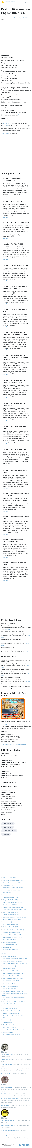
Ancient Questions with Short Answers (12, 775)
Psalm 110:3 (5, 121)
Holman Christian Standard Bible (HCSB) (13, 930)
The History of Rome (7, 1094)
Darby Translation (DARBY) (10, 904)
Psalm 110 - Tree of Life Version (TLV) (16, 265)
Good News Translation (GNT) (10, 927)
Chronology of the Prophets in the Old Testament (15, 669)
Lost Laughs (4, 1135)
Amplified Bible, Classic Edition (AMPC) (13, 887)
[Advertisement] (16, 38)
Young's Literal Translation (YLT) (11, 1034)
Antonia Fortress (6, 780)
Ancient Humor (5, 769)
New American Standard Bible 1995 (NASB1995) (15, 963)
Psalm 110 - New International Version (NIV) (16, 518)
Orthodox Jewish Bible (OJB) (10, 1008)
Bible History (9, 1144)
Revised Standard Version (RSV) (11, 1013)
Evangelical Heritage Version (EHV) (12, 919)
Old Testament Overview (8, 1120)
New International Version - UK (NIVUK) (13, 978)
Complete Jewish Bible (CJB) (10, 900)
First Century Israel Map (7, 1069)
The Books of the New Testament (10, 677)
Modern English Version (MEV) (10, 949)
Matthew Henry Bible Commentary (11, 803)
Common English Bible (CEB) (21, 17)
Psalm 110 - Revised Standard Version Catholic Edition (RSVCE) (16, 287)
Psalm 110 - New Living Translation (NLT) (15, 427)
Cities (22, 1071)
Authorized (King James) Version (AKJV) (13, 890)
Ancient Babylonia (6, 760)
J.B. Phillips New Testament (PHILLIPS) (13, 937)
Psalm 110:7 (5, 133)
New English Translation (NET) (11, 971)
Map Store (4, 1138)
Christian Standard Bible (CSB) (11, 895)
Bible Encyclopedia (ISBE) (8, 792)
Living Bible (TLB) (7, 947)
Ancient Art (4, 758)
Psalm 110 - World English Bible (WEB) (16, 223)
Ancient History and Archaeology (10, 764)
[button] (27, 2)
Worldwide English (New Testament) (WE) (13, 1029)
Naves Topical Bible (6, 794)
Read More (5, 196)
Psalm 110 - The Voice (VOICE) (13, 244)
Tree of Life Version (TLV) (9, 1025)
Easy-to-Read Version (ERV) (10, 912)
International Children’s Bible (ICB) (11, 932)
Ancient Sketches (6, 778)
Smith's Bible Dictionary (8, 796)
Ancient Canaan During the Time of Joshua (13, 762)
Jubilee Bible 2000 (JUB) (9, 939)
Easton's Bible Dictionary (8, 799)
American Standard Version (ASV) (11, 639)
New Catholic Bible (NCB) (9, 966)
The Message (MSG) (8, 1020)
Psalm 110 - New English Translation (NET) (15, 564)
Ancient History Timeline (8, 767)
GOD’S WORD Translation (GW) (10, 924)
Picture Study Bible (6, 812)
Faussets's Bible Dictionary (9, 801)
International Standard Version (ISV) (12, 935)
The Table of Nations (7, 684)
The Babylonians (5, 1105)
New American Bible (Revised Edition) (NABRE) (15, 958)
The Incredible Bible (6, 1073)
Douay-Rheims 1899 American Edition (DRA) (14, 909)
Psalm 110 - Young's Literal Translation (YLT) (12, 179)
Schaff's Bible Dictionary (8, 808)
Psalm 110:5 (5, 126)
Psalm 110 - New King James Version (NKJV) (15, 471)
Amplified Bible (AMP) (7, 647)
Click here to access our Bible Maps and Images (14, 744)
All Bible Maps (5, 753)
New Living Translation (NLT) (10, 986)
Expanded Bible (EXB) (8, 922)
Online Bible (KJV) (6, 790)
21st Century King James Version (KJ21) (12, 631)
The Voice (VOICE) (7, 1022)
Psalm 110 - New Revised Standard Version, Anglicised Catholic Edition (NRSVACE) (15, 357)
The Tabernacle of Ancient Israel (10, 1098)
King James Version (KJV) (9, 942)
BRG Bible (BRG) (7, 892)
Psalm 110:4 (5, 123)
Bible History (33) (8, 823)
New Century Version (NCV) (10, 968)
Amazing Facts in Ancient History (10, 756)
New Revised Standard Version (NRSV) (13, 991)
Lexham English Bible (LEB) (10, 944)
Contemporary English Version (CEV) (12, 902)
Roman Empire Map (6, 1087)
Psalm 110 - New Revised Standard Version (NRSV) (14, 404)
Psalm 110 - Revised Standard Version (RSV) (16, 310)
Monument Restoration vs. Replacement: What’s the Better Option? (15, 660)
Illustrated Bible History (8, 810)
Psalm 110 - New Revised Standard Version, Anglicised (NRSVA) (14, 381)
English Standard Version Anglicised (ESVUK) (14, 917)
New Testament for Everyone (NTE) (12, 1006)
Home (10, 17)
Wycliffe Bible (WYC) (8, 1032)
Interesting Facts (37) (10, 830)
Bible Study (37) (8, 827)
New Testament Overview (8, 1125)
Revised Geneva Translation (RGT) (11, 1011)
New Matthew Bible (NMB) (9, 988)
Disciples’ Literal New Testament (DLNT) (13, 907)
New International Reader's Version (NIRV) (13, 973)
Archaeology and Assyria (8, 782)
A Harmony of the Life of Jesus (10, 1130)
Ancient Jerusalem (6, 1059)
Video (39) (6, 834)
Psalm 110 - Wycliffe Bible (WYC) (14, 202)
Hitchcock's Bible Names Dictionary (11, 805)
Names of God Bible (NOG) (9, 956)
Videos (3, 814)
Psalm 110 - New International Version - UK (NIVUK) (16, 494)
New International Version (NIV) (11, 976)
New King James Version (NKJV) (11, 980)
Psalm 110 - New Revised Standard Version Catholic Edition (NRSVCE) (15, 333)
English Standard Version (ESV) (11, 914)
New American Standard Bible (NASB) (12, 961)
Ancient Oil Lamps (6, 773)
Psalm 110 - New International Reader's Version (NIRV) (13, 541)
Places (3, 1091)
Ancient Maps (5, 771)
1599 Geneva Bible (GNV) (8, 623)
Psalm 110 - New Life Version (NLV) (15, 449)
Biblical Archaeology (7, 1054)
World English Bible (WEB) (9, 1027)
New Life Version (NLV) (9, 983)
